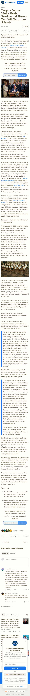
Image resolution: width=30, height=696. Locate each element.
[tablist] (8, 553)
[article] (15, 625)
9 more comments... (6, 606)
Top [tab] (3, 615)
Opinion (3, 7)
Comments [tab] (5, 553)
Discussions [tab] (14, 615)
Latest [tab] (7, 615)
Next (24, 542)
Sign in (26, 2)
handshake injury (18, 185)
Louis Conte (9, 629)
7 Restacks (20, 530)
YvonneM (7, 569)
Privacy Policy (20, 681)
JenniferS (7, 593)
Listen (26, 26)
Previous (6, 542)
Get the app (22, 691)
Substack (8, 694)
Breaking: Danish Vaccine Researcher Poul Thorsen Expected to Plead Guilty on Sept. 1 (10, 621)
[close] (25, 641)
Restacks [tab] (12, 553)
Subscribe (20, 2)
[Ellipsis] (27, 569)
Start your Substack (12, 691)
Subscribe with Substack (16, 674)
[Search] (27, 614)
